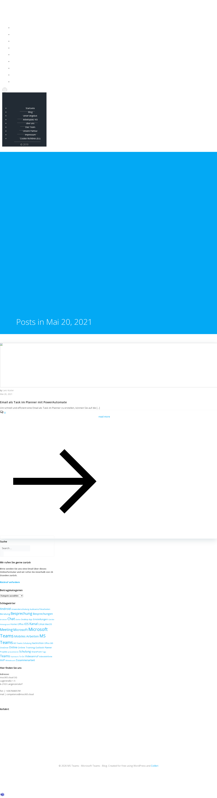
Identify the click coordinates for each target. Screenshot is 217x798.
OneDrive (4, 647)
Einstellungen (40, 619)
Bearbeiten (45, 609)
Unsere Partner (111, 68)
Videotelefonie (45, 656)
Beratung (5, 613)
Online (13, 647)
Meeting (6, 629)
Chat (11, 618)
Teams (5, 656)
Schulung (25, 651)
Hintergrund (5, 624)
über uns (111, 54)
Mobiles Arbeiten (26, 636)
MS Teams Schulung (22, 643)
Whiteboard (10, 660)
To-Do (22, 656)
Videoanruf (31, 656)
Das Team (111, 61)
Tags (44, 652)
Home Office (17, 624)
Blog (111, 34)
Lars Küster (8, 390)
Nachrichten (38, 643)
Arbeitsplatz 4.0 (111, 48)
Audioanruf (35, 609)
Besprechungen (43, 614)
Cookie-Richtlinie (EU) (111, 81)
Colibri (154, 765)
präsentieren (13, 652)
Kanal (33, 624)
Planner (48, 647)
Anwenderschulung (20, 609)
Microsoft (20, 629)
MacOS (48, 624)
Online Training (26, 647)
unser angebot (111, 41)
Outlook (39, 647)
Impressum (112, 75)
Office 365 (48, 643)
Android (5, 609)
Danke (18, 619)
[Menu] (108, 89)
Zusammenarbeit (25, 660)
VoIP (2, 660)
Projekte (3, 652)
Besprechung (21, 613)
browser (3, 619)
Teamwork (14, 657)
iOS (26, 624)
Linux (41, 624)
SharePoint (36, 651)
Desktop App (26, 619)
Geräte (51, 619)
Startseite (111, 27)
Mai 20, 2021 (6, 394)
